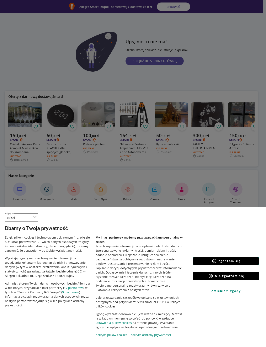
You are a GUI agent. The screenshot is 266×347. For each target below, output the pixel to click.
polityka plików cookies (111, 335)
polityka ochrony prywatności (151, 335)
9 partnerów (70, 292)
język (10, 213)
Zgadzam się (229, 261)
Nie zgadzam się (229, 276)
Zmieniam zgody (226, 291)
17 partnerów (73, 288)
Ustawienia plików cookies (114, 323)
